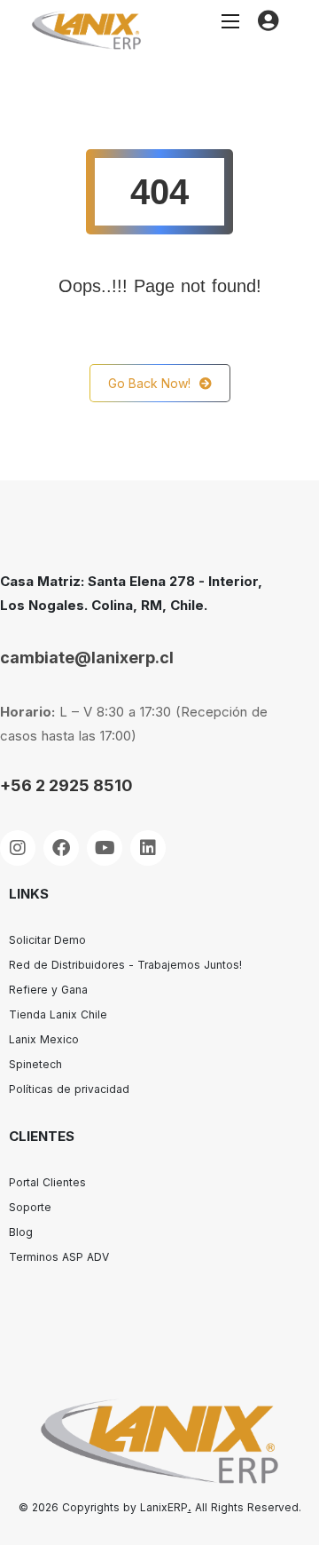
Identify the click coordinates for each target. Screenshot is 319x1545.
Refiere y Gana (48, 989)
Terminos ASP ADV (59, 1257)
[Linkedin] (148, 848)
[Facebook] (61, 848)
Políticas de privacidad (69, 1089)
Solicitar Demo (47, 940)
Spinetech (35, 1064)
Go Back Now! (149, 383)
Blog (21, 1232)
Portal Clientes (47, 1182)
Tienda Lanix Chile (58, 1014)
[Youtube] (104, 848)
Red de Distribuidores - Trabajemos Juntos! (125, 964)
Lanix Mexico (44, 1039)
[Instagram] (17, 848)
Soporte (30, 1207)
